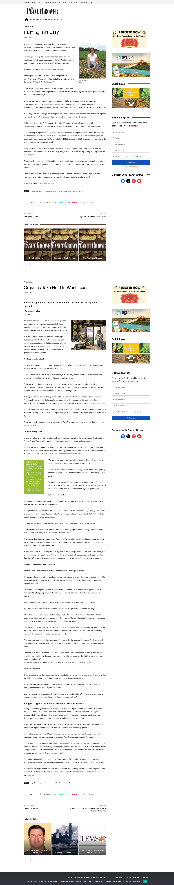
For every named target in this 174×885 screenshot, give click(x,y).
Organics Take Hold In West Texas (92, 216)
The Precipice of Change (92, 258)
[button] (145, 19)
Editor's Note (29, 27)
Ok (145, 881)
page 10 (27, 167)
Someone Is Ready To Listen (65, 258)
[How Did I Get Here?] (37, 244)
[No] (171, 881)
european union (51, 191)
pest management (78, 191)
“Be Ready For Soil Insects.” (43, 82)
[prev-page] (25, 264)
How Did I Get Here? (37, 258)
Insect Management (65, 191)
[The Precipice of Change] (92, 244)
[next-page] (29, 264)
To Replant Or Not (31, 216)
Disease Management (37, 191)
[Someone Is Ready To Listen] (65, 244)
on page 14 (38, 56)
